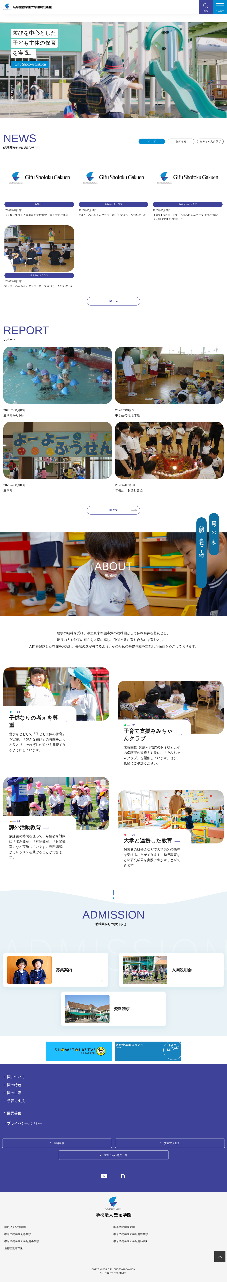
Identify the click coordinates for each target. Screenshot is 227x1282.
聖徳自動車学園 (13, 1248)
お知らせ (181, 141)
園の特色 (14, 1085)
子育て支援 (16, 1101)
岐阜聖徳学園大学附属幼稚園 (131, 1241)
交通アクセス (172, 1143)
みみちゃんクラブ (210, 141)
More (113, 301)
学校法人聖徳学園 (15, 1227)
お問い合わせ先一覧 (115, 1155)
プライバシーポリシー (25, 1123)
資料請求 (59, 1143)
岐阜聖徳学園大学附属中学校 (131, 1234)
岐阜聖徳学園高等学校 (17, 1234)
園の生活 (14, 1093)
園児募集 (14, 1113)
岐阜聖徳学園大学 (124, 1227)
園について (16, 1077)
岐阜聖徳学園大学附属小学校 (21, 1241)
